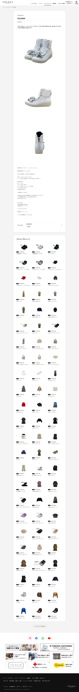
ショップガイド (34, 3)
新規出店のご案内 (37, 680)
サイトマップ (30, 686)
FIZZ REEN (14, 7)
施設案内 (54, 3)
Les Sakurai (19, 21)
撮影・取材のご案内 (45, 680)
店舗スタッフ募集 (18, 680)
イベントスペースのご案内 (27, 680)
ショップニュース (47, 3)
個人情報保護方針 (12, 686)
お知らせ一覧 (5, 680)
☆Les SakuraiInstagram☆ (22, 208)
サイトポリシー (5, 686)
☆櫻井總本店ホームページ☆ (22, 205)
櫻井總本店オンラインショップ (22, 211)
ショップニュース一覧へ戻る (39, 626)
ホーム (4, 7)
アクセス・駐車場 (61, 3)
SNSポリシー (19, 686)
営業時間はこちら (70, 1)
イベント (40, 3)
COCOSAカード (70, 3)
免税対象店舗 (11, 680)
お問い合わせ (25, 686)
